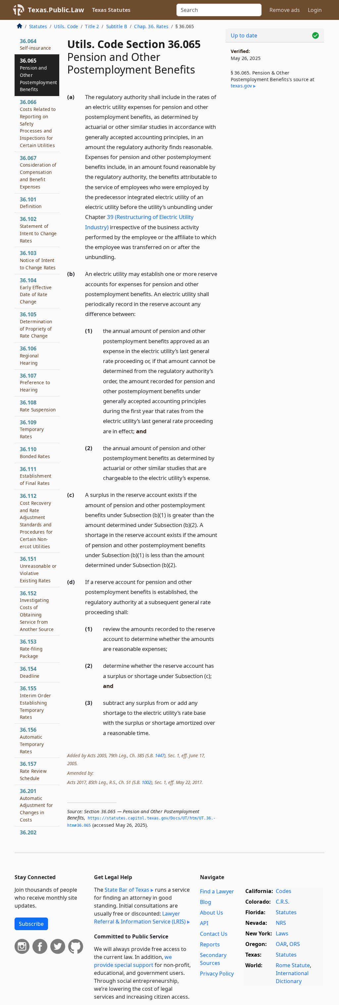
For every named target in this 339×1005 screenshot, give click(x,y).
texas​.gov (241, 85)
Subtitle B (116, 26)
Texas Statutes (111, 10)
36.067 (38, 172)
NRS (281, 922)
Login (315, 10)
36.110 (35, 452)
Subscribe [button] (31, 923)
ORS (294, 944)
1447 (159, 755)
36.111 (35, 476)
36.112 (36, 521)
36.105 (36, 325)
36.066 (38, 123)
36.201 (36, 805)
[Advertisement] (274, 146)
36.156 (32, 740)
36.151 (38, 569)
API (204, 923)
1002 (146, 782)
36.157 (33, 770)
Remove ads (284, 10)
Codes (283, 891)
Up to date (244, 35)
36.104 (36, 291)
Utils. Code (66, 26)
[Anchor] (119, 256)
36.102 (38, 229)
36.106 (29, 355)
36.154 (29, 672)
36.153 (31, 648)
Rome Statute (293, 965)
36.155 (35, 702)
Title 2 (92, 26)
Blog (205, 902)
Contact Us (213, 933)
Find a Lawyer (217, 891)
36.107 (35, 382)
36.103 (38, 260)
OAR (281, 944)
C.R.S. (282, 901)
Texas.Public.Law (56, 9)
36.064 (35, 44)
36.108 (38, 406)
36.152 (37, 611)
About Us (211, 912)
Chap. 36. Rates (151, 26)
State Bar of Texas (127, 889)
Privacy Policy (217, 973)
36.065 (38, 74)
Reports (210, 944)
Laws (282, 933)
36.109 (32, 429)
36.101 (31, 203)
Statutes (38, 26)
